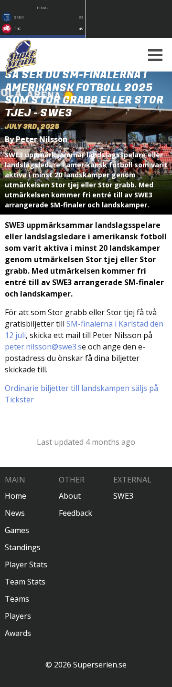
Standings (23, 547)
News (15, 513)
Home (15, 496)
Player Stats (26, 564)
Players (18, 616)
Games (17, 530)
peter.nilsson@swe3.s (43, 346)
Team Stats (25, 581)
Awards (18, 633)
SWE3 (123, 496)
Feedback (75, 513)
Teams (17, 599)
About (70, 496)
